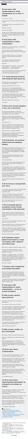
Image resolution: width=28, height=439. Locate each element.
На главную (14, 435)
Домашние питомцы (7, 1)
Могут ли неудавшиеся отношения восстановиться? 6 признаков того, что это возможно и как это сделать (12, 411)
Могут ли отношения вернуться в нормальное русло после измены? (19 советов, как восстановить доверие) (13, 415)
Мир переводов (6, 409)
